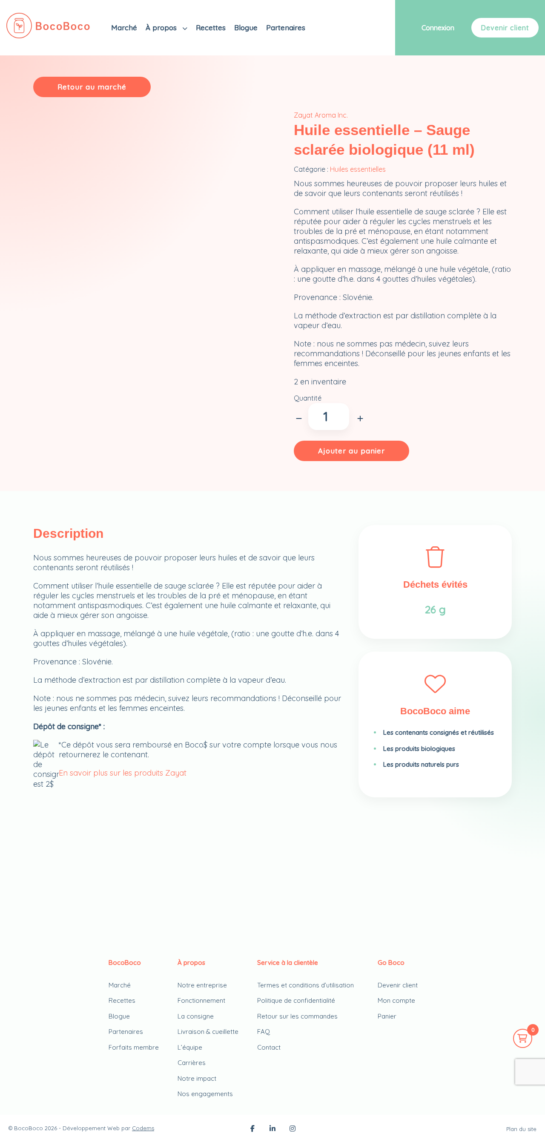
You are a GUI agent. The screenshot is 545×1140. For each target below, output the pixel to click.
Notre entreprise (202, 985)
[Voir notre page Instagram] (292, 1129)
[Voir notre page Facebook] (252, 1129)
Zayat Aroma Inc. (321, 115)
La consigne (196, 1016)
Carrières (192, 1063)
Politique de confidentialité (296, 1000)
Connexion (438, 27)
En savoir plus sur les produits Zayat (122, 773)
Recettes (211, 27)
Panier (387, 1016)
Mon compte (396, 1000)
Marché (124, 27)
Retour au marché (91, 86)
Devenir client (505, 27)
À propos (162, 27)
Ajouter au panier (351, 450)
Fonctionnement (201, 1000)
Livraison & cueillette (208, 1031)
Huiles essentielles (358, 169)
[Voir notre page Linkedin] (272, 1129)
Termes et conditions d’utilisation (305, 985)
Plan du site (521, 1129)
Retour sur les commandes (297, 1016)
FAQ (263, 1031)
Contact (269, 1047)
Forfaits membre (134, 1047)
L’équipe (190, 1047)
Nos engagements (205, 1094)
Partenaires (285, 27)
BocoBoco (28, 1128)
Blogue (246, 27)
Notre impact (197, 1078)
